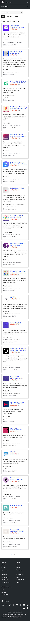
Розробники (4, 579)
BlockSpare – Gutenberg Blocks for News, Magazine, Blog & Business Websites (18, 244)
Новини (3, 565)
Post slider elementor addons (16, 428)
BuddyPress (5, 594)
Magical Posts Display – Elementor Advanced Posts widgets (17, 403)
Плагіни (18, 567)
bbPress (4, 592)
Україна (7, 601)
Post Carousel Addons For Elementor (17, 530)
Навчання (4, 574)
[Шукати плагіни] (21, 12)
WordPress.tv (5, 582)
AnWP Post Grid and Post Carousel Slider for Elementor (17, 135)
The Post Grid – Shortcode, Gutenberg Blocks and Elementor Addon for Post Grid (17, 26)
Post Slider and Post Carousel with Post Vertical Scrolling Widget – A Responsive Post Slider (18, 216)
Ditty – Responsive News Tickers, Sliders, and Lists (18, 81)
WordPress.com (6, 587)
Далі (20, 554)
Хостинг (3, 567)
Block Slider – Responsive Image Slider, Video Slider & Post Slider (18, 349)
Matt (3, 589)
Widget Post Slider (16, 505)
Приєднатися (19, 574)
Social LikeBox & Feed (17, 188)
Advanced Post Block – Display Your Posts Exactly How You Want (18, 163)
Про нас (3, 562)
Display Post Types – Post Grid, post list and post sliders (18, 272)
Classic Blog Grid (15, 323)
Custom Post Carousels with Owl (16, 478)
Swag (18, 582)
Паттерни (18, 570)
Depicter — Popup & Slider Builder (16, 52)
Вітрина (18, 562)
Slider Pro (13, 297)
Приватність (4, 570)
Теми (17, 565)
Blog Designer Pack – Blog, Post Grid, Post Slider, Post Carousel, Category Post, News (18, 107)
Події (17, 577)
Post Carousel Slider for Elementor (16, 377)
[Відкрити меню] (27, 2)
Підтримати (20, 579)
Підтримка (4, 577)
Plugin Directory (5, 6)
